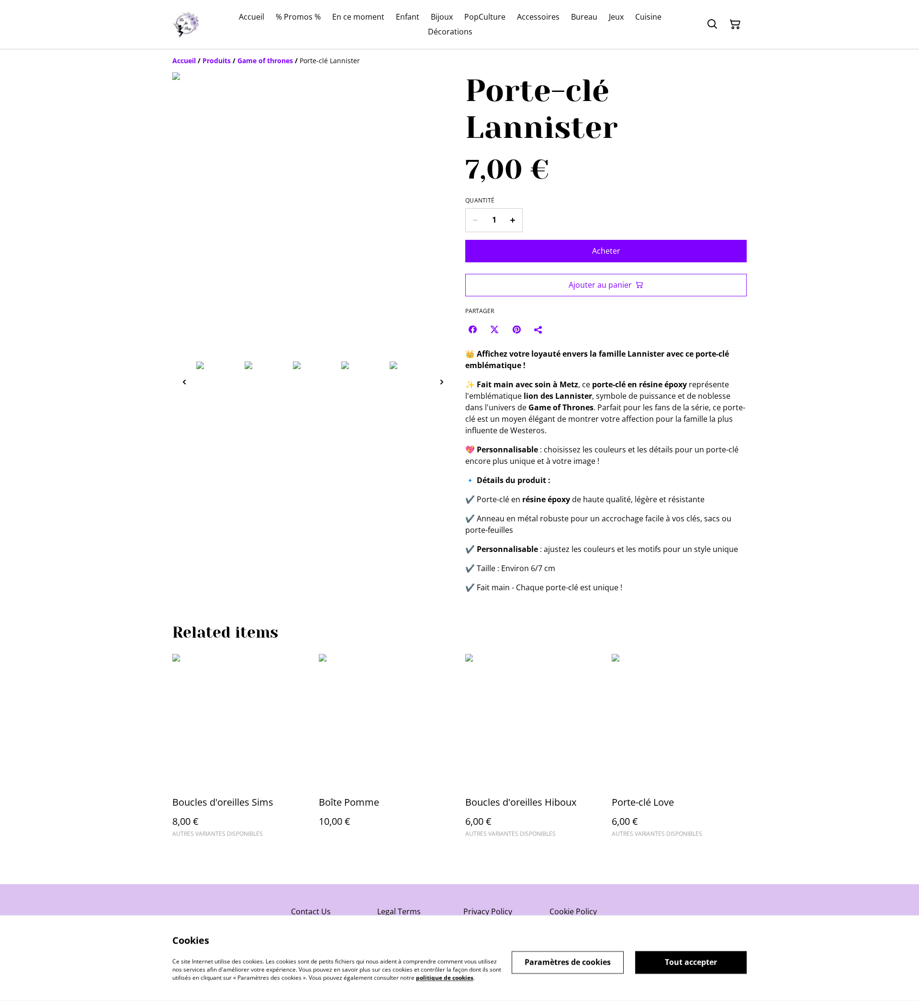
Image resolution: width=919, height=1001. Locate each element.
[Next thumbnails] (442, 381)
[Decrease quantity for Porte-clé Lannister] (475, 220)
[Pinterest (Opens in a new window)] (516, 329)
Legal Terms (399, 911)
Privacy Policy (487, 911)
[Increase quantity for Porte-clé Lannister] (513, 220)
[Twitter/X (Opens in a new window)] (494, 329)
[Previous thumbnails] (184, 381)
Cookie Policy (573, 911)
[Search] (712, 24)
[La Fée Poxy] (186, 24)
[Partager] (538, 329)
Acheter (606, 251)
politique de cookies (444, 977)
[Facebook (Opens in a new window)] (472, 329)
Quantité (479, 200)
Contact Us (311, 911)
